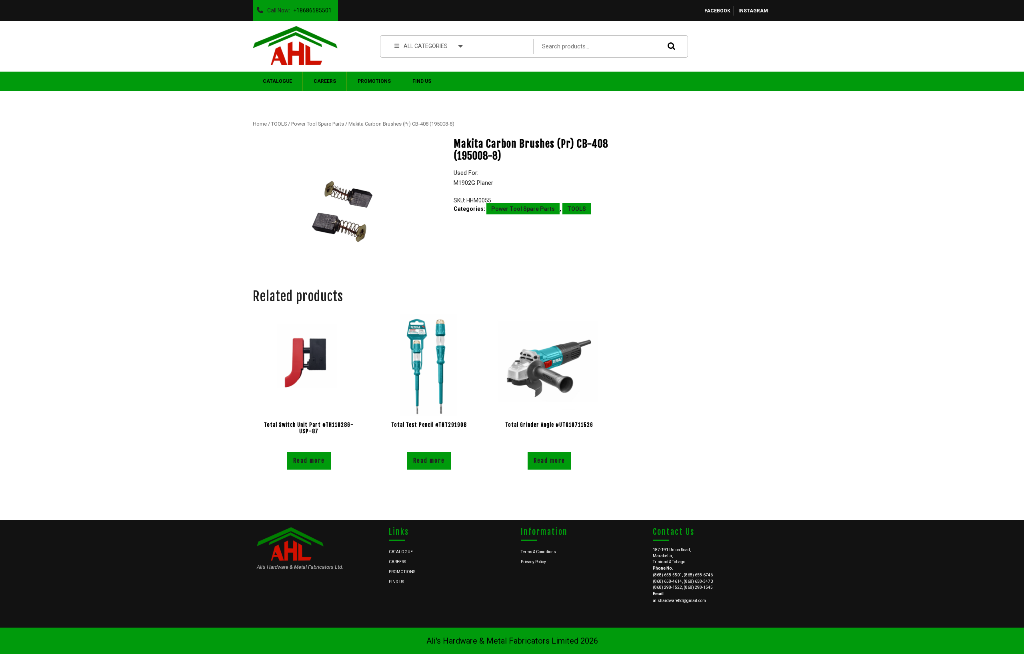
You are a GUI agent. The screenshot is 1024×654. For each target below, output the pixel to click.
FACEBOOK (717, 11)
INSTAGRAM (753, 11)
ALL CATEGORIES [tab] (426, 46)
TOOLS (279, 124)
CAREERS (325, 81)
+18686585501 (311, 8)
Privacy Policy (533, 562)
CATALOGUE (277, 81)
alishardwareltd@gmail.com (679, 600)
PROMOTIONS (374, 81)
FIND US (421, 81)
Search (670, 46)
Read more (309, 460)
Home (260, 124)
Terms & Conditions (538, 552)
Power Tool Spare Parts (317, 124)
